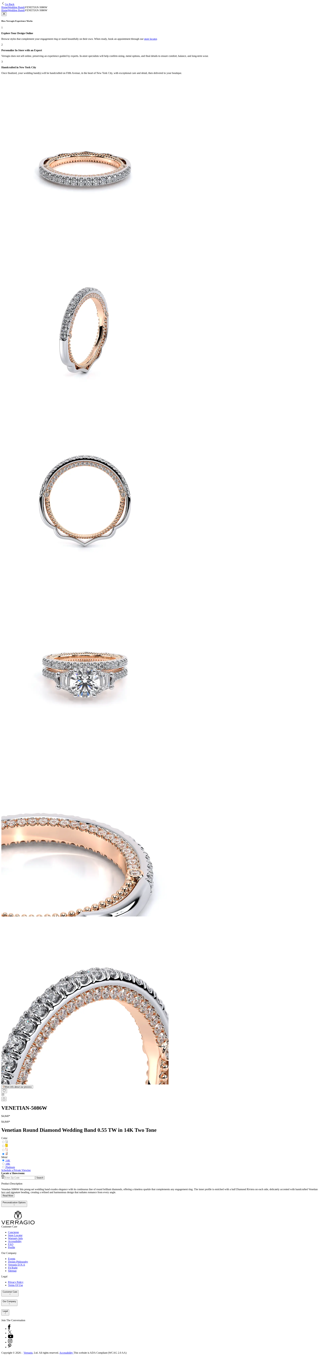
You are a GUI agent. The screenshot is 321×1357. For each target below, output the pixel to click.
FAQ (10, 1244)
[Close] (4, 14)
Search (39, 1177)
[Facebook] (9, 1328)
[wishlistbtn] (4, 1091)
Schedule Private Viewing (16, 1170)
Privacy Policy (15, 1282)
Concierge (13, 1232)
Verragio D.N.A (16, 1264)
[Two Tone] (6, 1154)
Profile (11, 1247)
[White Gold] (6, 1142)
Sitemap (12, 1270)
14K (8, 1160)
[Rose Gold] (6, 1150)
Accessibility (15, 1241)
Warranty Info (15, 1238)
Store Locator (15, 1235)
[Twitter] (10, 1333)
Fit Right (12, 1267)
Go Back (9, 4)
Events (11, 1258)
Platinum (10, 1167)
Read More (8, 1195)
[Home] (18, 1223)
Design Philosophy (18, 1261)
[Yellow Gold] (6, 1146)
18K (8, 1163)
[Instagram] (10, 1342)
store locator (150, 38)
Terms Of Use (15, 1285)
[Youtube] (10, 1337)
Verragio (28, 1352)
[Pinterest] (9, 1347)
